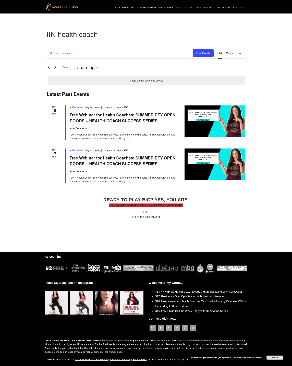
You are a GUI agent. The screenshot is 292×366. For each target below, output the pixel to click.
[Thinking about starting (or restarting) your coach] (131, 303)
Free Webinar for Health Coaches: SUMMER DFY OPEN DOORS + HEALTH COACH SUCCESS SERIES (122, 117)
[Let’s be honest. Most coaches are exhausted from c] (56, 303)
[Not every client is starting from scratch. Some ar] (106, 303)
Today (65, 67)
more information (255, 357)
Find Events (203, 53)
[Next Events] (55, 67)
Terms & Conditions (120, 359)
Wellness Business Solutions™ (91, 359)
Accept (275, 357)
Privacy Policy (139, 359)
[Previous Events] (49, 67)
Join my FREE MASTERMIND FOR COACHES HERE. (146, 205)
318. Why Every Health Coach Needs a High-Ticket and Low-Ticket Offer (198, 291)
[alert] (146, 80)
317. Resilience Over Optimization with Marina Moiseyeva (189, 296)
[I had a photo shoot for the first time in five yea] (81, 303)
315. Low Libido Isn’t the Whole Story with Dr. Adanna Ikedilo (191, 311)
